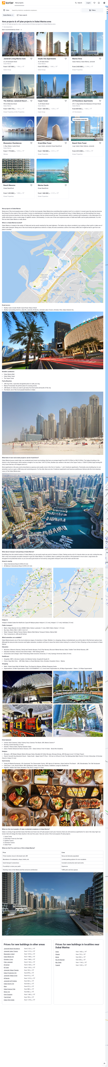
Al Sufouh (6, 965)
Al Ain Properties (19, 112)
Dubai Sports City (9, 984)
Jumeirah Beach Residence (12, 948)
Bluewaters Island (9, 954)
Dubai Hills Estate (9, 1000)
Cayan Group (41, 112)
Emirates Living (8, 959)
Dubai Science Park (9, 989)
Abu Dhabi (58, 962)
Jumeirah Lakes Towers (11, 951)
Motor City (7, 992)
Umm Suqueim (8, 994)
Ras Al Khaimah (60, 960)
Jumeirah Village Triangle (11, 970)
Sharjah (57, 954)
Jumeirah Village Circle (10, 975)
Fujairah (57, 965)
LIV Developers (77, 112)
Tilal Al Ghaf (7, 997)
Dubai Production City (10, 973)
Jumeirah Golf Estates (10, 981)
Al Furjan (6, 967)
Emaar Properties (77, 70)
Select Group (7, 70)
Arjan (5, 986)
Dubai (57, 951)
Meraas (5, 154)
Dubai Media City (9, 957)
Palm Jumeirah (8, 962)
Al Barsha (6, 978)
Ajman (57, 957)
